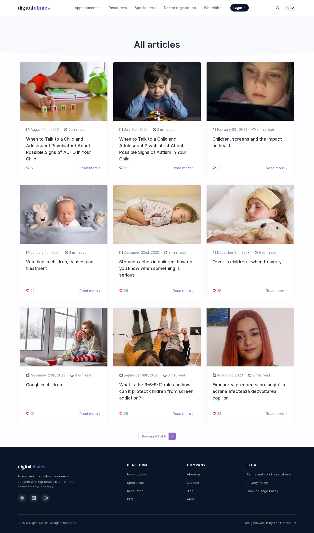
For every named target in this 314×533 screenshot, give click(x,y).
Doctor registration (180, 8)
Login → (239, 8)
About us (194, 474)
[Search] (278, 8)
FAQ (130, 499)
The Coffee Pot (285, 523)
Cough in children (44, 384)
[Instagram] (45, 498)
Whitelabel (213, 8)
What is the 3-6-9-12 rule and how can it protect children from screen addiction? (156, 391)
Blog (190, 491)
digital (34, 7)
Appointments (88, 8)
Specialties (145, 8)
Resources (118, 8)
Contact (193, 483)
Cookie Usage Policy (262, 491)
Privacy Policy (257, 483)
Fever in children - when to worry (247, 261)
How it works (137, 474)
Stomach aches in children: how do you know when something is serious (155, 268)
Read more (88, 168)
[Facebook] (22, 498)
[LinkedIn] (33, 498)
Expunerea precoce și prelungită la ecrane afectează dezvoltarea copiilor (248, 391)
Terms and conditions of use (269, 474)
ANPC (191, 499)
